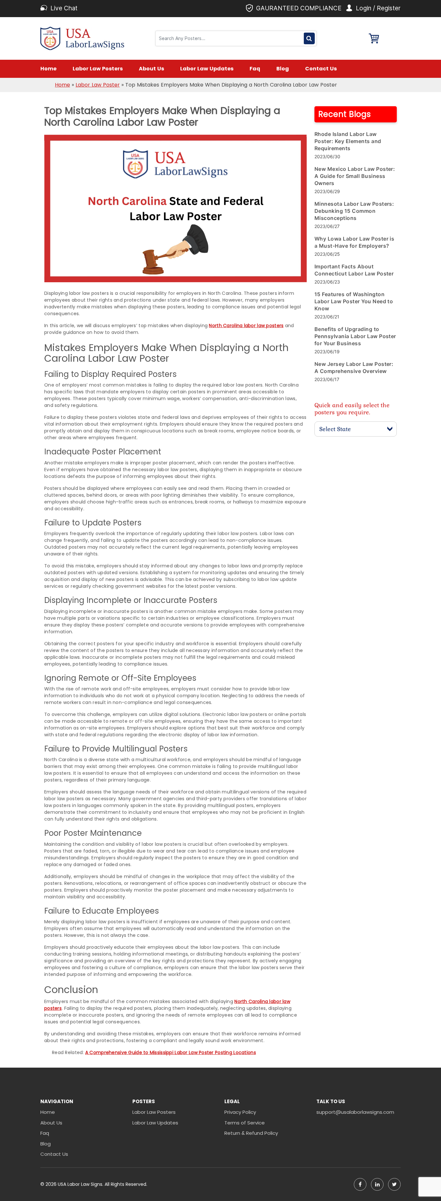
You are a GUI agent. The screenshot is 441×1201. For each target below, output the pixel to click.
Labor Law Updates (206, 68)
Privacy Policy (240, 1112)
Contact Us (321, 68)
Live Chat (63, 8)
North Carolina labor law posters (246, 325)
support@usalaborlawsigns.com (355, 1112)
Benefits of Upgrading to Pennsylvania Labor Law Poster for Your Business (355, 336)
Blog (282, 68)
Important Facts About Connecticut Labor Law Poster (354, 270)
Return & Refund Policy (251, 1133)
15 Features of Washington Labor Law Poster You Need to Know (353, 301)
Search (309, 38)
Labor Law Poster (98, 84)
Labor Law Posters (98, 68)
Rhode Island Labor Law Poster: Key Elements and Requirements (347, 141)
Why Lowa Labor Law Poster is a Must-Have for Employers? (354, 242)
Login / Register (378, 8)
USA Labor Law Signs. (81, 1184)
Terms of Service (244, 1122)
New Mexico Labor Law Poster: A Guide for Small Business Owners (354, 176)
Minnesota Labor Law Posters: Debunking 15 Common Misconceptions (354, 211)
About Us (151, 68)
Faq (255, 68)
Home (48, 68)
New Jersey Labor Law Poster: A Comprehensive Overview (353, 367)
